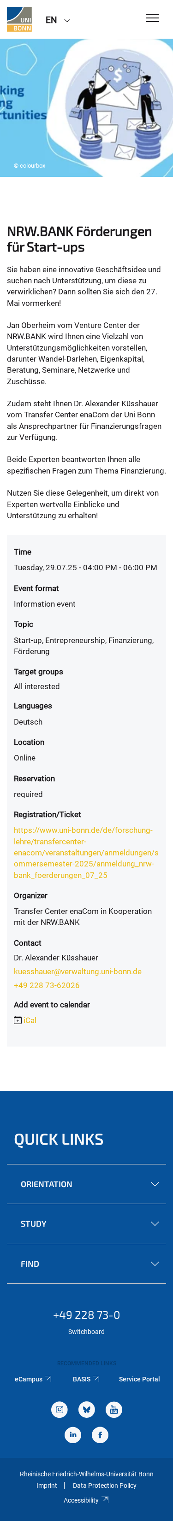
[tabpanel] (86, 108)
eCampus (28, 1379)
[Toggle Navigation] (152, 18)
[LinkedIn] (73, 1436)
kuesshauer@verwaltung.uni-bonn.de (78, 971)
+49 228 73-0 (86, 1314)
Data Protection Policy (105, 1485)
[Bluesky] (86, 1410)
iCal (30, 1020)
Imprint (46, 1485)
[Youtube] (114, 1410)
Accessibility (81, 1500)
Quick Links (59, 1138)
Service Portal (139, 1379)
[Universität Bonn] (19, 19)
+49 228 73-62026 (47, 985)
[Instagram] (59, 1410)
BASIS (81, 1379)
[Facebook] (100, 1436)
